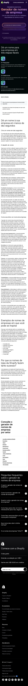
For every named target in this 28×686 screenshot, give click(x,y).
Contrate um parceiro (7, 651)
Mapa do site (5, 673)
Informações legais (6, 668)
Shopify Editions (6, 598)
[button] (26, 2)
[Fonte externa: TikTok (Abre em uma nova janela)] (16, 680)
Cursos (3, 632)
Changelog (4, 638)
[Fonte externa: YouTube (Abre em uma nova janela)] (9, 680)
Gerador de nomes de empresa (14, 11)
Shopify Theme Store (7, 611)
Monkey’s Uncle (5, 378)
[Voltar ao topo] (3, 586)
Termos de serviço (6, 665)
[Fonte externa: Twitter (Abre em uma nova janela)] (6, 680)
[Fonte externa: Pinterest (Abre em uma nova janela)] (22, 680)
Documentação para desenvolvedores (11, 609)
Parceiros (4, 616)
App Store (4, 614)
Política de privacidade (7, 671)
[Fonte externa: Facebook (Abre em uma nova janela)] (3, 680)
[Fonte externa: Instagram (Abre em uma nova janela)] (12, 680)
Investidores (5, 601)
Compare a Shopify (6, 630)
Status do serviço (6, 653)
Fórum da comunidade (7, 648)
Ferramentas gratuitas (14, 7)
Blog (3, 627)
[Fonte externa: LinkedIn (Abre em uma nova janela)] (19, 680)
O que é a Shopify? (6, 595)
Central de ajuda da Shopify (8, 646)
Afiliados (4, 619)
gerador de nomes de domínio (16, 192)
